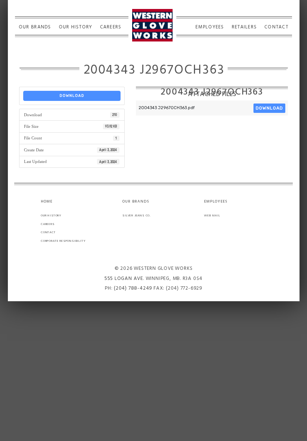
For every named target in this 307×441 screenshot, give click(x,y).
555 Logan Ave (123, 279)
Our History (75, 27)
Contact (276, 27)
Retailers (244, 27)
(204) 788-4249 (133, 288)
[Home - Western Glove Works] (152, 25)
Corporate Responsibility (63, 240)
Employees (209, 27)
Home (46, 201)
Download (72, 95)
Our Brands (35, 27)
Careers (111, 27)
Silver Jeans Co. (136, 215)
